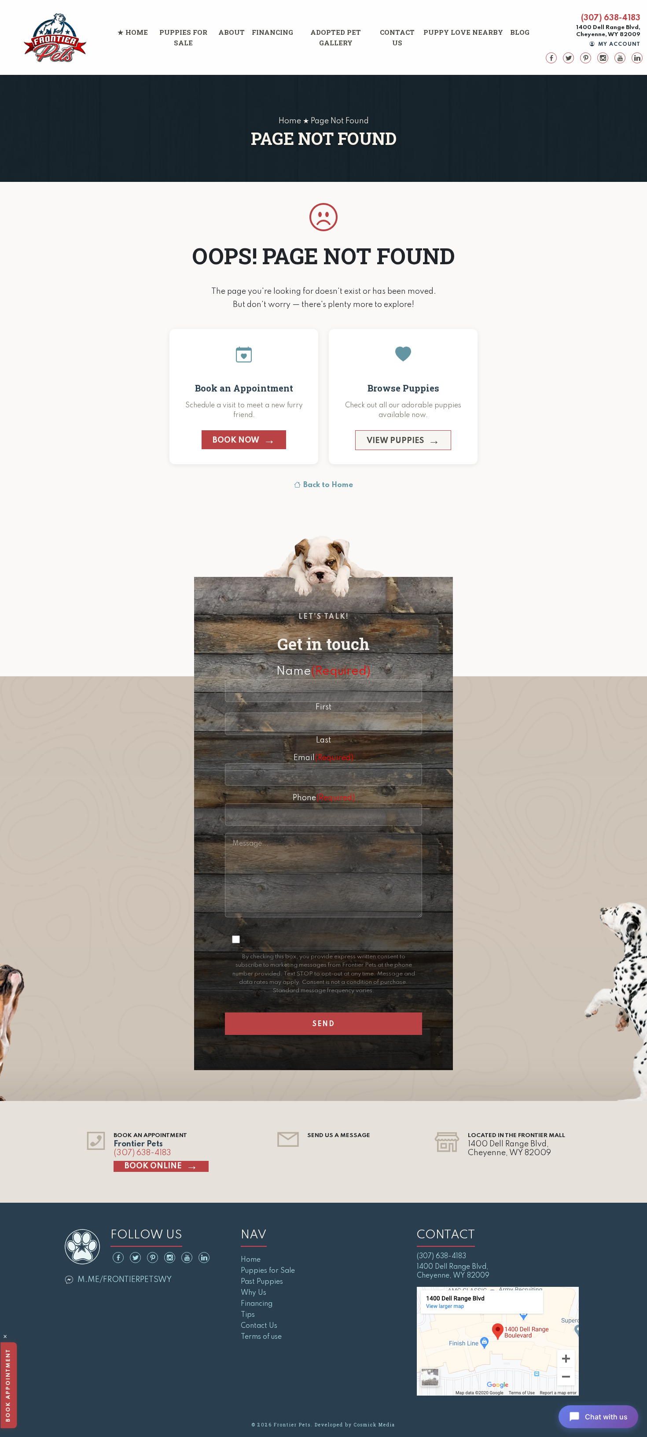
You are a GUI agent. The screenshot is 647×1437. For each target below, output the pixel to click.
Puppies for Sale (183, 37)
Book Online (153, 1166)
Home (136, 32)
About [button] (231, 32)
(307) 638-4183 (610, 18)
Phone (324, 798)
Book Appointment (8, 1385)
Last (323, 740)
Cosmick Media (374, 1425)
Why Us (253, 1293)
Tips (248, 1315)
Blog (519, 32)
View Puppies (395, 441)
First (323, 707)
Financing (272, 32)
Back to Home (328, 485)
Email (323, 758)
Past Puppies (262, 1282)
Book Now (236, 440)
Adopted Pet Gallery (335, 37)
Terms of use (261, 1337)
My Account (618, 44)
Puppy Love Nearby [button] (463, 32)
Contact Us (397, 37)
